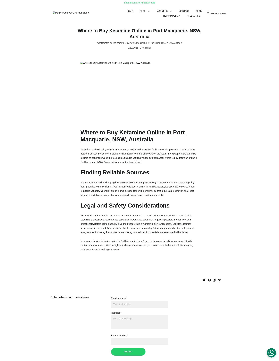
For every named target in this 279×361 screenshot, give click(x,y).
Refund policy (171, 16)
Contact (184, 11)
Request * (116, 313)
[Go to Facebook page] (209, 280)
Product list (194, 16)
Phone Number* (119, 335)
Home (130, 11)
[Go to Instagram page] (214, 280)
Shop (142, 11)
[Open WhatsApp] (271, 353)
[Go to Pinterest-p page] (219, 280)
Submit (128, 352)
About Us (162, 11)
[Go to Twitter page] (204, 280)
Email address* (119, 298)
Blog (199, 11)
